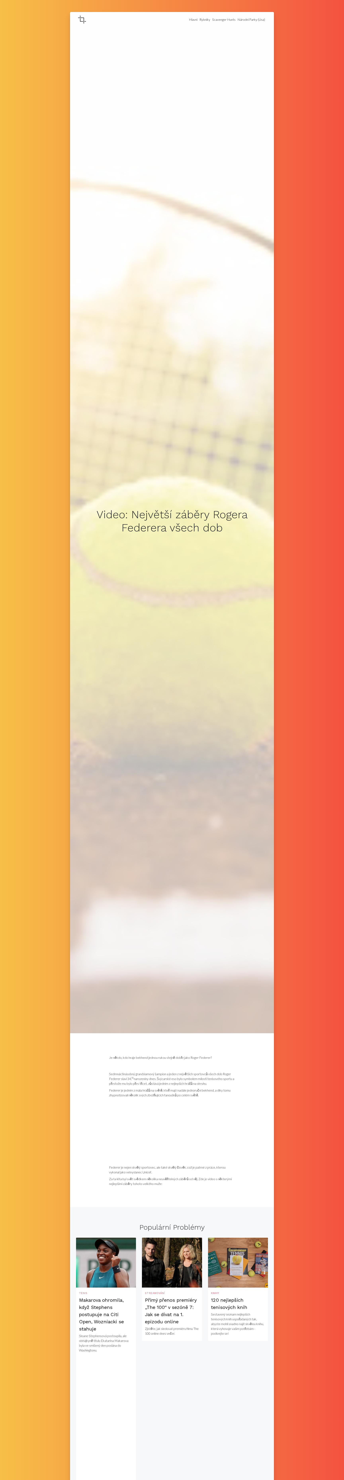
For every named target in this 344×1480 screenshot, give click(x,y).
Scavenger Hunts (224, 19)
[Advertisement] (172, 1132)
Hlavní (193, 19)
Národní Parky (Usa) (251, 19)
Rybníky (204, 19)
